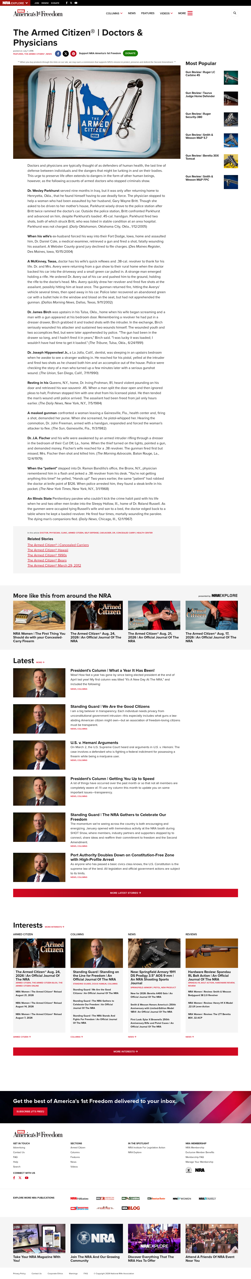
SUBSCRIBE (30, 1111)
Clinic (64, 532)
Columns (112, 13)
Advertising (19, 1147)
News (132, 13)
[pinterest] (73, 52)
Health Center (145, 532)
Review (192, 985)
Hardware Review (224, 982)
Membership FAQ (195, 1157)
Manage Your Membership (199, 1162)
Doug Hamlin (99, 983)
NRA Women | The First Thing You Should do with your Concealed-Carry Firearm (39, 637)
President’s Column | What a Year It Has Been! (113, 670)
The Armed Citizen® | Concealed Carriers (58, 544)
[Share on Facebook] (58, 52)
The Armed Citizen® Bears (47, 560)
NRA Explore (135, 1152)
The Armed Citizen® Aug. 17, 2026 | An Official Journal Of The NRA (211, 637)
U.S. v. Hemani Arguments (94, 743)
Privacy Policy (19, 1273)
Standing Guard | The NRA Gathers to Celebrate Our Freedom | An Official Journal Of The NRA (93, 1004)
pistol (157, 987)
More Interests (53, 926)
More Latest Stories (139, 893)
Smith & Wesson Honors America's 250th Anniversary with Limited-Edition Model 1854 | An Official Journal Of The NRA (153, 1008)
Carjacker (105, 532)
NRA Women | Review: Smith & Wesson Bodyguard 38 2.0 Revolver (209, 993)
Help (15, 1162)
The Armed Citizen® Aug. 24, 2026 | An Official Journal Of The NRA (96, 637)
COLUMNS (112, 983)
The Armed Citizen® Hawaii (47, 550)
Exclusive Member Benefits (200, 1152)
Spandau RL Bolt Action (201, 982)
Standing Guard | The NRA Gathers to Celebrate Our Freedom (118, 817)
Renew (45, 3)
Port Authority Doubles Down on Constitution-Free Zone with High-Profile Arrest (122, 857)
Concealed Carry (126, 532)
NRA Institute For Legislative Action (146, 1147)
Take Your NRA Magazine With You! (36, 1258)
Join (36, 3)
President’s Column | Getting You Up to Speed (112, 779)
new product (168, 987)
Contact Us (19, 1152)
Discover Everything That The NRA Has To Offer (151, 1258)
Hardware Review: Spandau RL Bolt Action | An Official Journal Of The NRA (209, 975)
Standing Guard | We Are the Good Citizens (110, 706)
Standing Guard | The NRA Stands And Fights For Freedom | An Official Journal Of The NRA (95, 1019)
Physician (54, 532)
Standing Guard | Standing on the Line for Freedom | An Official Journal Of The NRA (96, 975)
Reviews (191, 934)
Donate (55, 3)
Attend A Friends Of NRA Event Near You (210, 1258)
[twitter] (66, 52)
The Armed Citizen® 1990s (47, 555)
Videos (165, 13)
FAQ (15, 1157)
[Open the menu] (190, 13)
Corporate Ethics (55, 1273)
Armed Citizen (75, 532)
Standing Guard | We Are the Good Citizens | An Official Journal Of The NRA (95, 991)
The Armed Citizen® (34, 53)
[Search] (235, 13)
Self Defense (92, 532)
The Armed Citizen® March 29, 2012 (54, 565)
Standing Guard (82, 983)
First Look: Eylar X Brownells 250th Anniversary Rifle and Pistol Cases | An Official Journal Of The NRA (152, 1023)
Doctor (44, 532)
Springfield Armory (141, 987)
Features (148, 13)
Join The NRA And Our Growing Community (95, 1258)
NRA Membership (195, 1147)
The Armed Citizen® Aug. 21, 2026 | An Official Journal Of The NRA (153, 637)
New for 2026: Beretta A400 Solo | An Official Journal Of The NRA (152, 995)
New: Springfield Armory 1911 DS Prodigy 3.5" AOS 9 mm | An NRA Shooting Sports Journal (153, 977)
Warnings (73, 1273)
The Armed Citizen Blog (45, 982)
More (39, 662)
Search (16, 1167)
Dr (113, 532)
